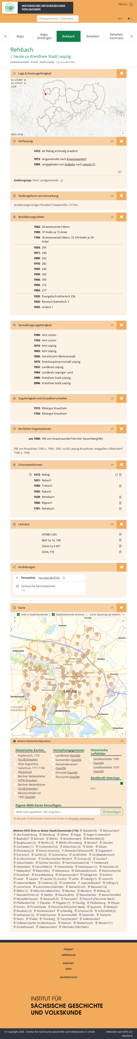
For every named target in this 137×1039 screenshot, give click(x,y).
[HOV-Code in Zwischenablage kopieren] (58, 62)
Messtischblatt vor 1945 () (29, 795)
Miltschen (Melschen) (46, 891)
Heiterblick (23, 867)
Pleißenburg (98, 903)
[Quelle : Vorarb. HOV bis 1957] (120, 486)
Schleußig (66, 911)
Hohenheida (65, 867)
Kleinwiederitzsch (86, 871)
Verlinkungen (26, 567)
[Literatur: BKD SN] (120, 540)
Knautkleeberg (44, 875)
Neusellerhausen (27, 899)
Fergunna (25, 772)
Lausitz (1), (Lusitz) (54, 879)
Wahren (66, 923)
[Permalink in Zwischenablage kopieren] (63, 578)
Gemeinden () (68, 760)
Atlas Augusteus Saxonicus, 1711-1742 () (31, 768)
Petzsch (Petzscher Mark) (98, 899)
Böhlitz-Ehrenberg (70, 843)
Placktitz (45, 903)
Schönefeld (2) (107, 911)
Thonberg (49, 919)
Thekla (33, 919)
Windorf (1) (105, 923)
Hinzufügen (113, 812)
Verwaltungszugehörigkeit (35, 325)
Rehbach (112, 907)
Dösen (103, 847)
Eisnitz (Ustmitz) (49, 851)
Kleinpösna (62, 871)
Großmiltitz (80, 855)
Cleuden (108, 843)
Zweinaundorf (48, 927)
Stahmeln (88, 915)
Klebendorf (24, 871)
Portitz (21, 907)
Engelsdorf (105, 851)
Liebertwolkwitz (26, 883)
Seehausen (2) (25, 915)
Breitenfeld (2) (95, 838)
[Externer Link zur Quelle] (116, 475)
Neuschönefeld (111, 895)
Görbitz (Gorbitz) (49, 863)
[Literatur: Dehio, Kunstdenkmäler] (120, 546)
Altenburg (48, 834)
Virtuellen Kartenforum (81, 818)
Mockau (70, 891)
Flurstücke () (68, 777)
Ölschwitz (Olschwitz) (75, 927)
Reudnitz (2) (24, 911)
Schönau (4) (85, 911)
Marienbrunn (77, 887)
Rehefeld (92, 36)
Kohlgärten (90, 875)
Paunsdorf (70, 899)
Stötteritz (105, 915)
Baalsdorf (23, 838)
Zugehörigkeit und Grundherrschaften (42, 398)
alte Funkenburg (27, 834)
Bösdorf (92, 843)
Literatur (24, 524)
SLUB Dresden (28, 759)
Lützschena (24, 887)
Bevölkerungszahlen (31, 217)
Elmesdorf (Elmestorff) (79, 851)
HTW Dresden (27, 780)
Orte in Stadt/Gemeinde (34, 614)
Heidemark (101, 863)
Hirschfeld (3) (43, 867)
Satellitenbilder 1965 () (106, 761)
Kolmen (107, 875)
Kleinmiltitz (43, 871)
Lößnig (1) (112, 883)
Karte (21, 608)
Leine (75, 879)
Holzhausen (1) (87, 867)
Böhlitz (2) (47, 843)
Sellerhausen (48, 915)
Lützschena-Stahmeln (49, 887)
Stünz (20, 919)
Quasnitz (95, 907)
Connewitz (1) (25, 847)
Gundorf (101, 859)
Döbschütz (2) (72, 847)
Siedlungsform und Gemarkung (38, 196)
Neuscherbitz (88, 895)
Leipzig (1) (89, 164)
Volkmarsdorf (91, 919)
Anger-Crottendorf (98, 834)
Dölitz (89, 847)
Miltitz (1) (22, 891)
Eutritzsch (23, 855)
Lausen (33, 879)
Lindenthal (69, 883)
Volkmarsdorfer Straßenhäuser (36, 923)
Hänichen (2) (110, 867)
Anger (77, 834)
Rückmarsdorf (46, 911)
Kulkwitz (70, 164)
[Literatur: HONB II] (120, 534)
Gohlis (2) (40, 855)
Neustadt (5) (51, 899)
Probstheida (38, 907)
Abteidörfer (90, 830)
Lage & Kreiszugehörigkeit (34, 73)
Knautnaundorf (76, 159)
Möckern (86, 891)
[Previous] (5, 36)
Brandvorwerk (72, 838)
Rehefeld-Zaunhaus (116, 36)
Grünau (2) (84, 859)
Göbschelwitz (25, 863)
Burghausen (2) (26, 843)
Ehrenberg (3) (25, 851)
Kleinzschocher (111, 871)
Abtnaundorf (111, 830)
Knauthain (23, 875)
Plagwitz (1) (63, 903)
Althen (64, 834)
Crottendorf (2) (48, 847)
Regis (20, 36)
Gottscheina (59, 855)
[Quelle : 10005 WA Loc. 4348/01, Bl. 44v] (120, 475)
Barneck (39, 838)
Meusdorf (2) (99, 887)
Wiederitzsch (85, 923)
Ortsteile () (67, 772)
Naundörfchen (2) (28, 895)
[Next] (131, 36)
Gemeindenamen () (67, 766)
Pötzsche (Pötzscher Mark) (68, 907)
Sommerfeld (69, 915)
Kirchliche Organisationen (34, 429)
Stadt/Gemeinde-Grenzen (70, 614)
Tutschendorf (68, 919)
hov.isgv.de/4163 (49, 578)
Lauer (20, 879)
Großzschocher (26, 859)
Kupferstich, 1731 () (29, 757)
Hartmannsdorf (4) (77, 863)
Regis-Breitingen (44, 36)
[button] (120, 475)
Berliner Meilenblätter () (32, 778)
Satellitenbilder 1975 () (106, 769)
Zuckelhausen (25, 927)
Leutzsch (107, 879)
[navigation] (68, 36)
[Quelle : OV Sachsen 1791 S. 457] (120, 509)
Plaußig (80, 903)
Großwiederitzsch (103, 855)
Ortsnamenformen (30, 465)
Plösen (115, 903)
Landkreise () (68, 755)
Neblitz (48, 895)
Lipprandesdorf (91, 883)
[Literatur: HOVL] (120, 552)
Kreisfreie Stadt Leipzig (50, 56)
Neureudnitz (66, 895)
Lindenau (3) (49, 883)
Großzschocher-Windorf (56, 859)
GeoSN (30, 797)
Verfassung (25, 141)
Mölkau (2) (103, 891)
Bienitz (53, 838)
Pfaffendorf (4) (26, 903)
